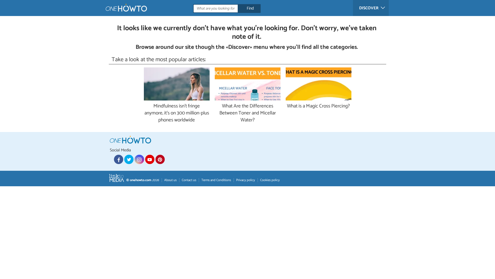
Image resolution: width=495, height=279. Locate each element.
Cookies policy (270, 180)
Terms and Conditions (216, 180)
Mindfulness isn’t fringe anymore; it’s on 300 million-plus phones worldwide (176, 113)
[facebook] (118, 159)
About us (170, 180)
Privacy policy (245, 180)
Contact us (189, 180)
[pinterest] (160, 159)
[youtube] (149, 159)
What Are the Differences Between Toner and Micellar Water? (247, 113)
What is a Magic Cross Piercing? (318, 106)
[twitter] (129, 159)
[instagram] (139, 159)
